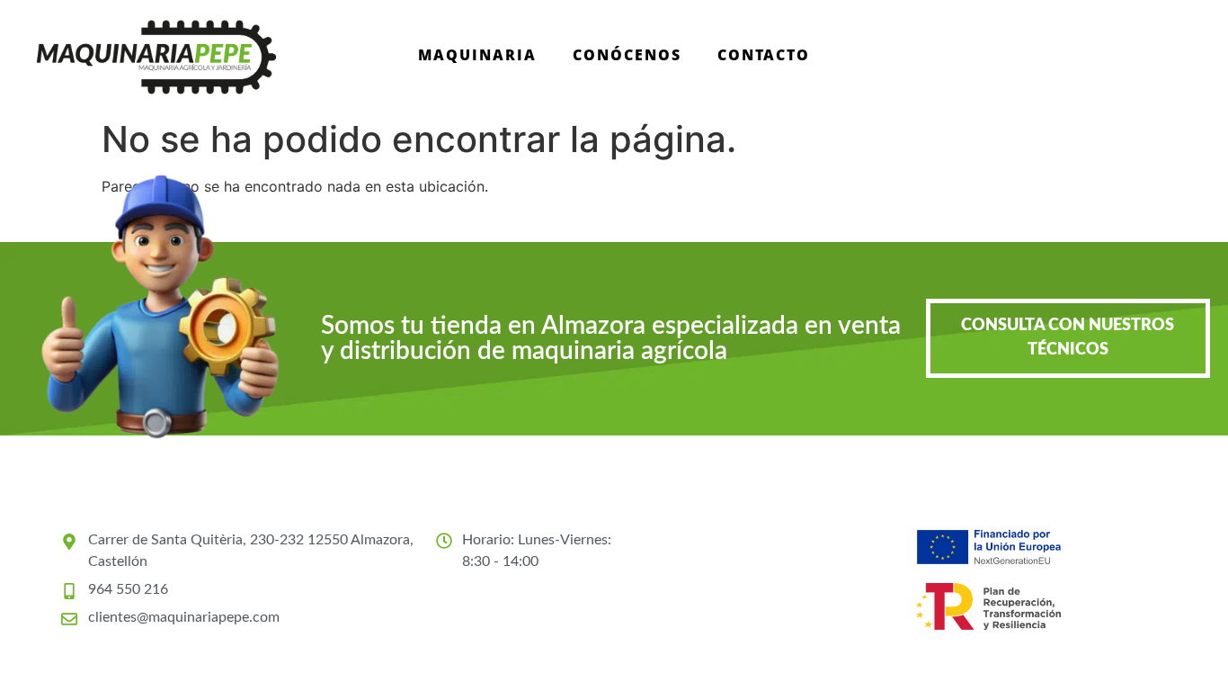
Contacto (763, 55)
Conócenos (627, 55)
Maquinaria (477, 55)
